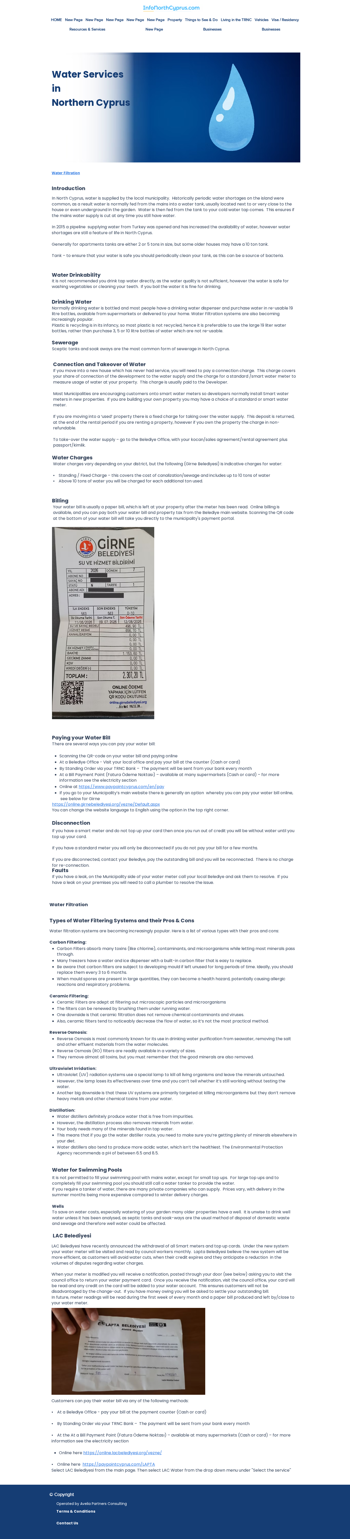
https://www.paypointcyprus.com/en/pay (121, 787)
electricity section (118, 780)
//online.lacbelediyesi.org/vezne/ (128, 1453)
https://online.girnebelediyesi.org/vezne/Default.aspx (106, 804)
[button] (201, 20)
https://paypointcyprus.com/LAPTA (119, 1464)
